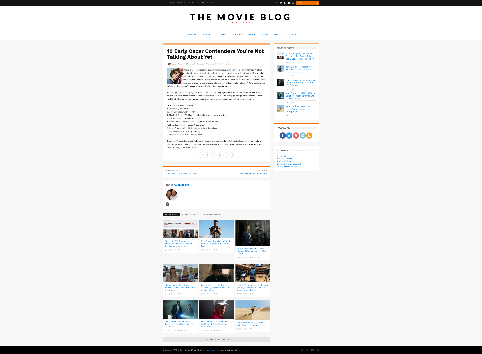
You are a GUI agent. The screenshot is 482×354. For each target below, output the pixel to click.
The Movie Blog (241, 17)
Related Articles (171, 214)
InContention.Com (208, 92)
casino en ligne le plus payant (289, 164)
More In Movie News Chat (213, 214)
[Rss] (316, 350)
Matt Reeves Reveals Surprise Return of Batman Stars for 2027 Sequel (251, 251)
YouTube (181, 3)
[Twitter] (300, 350)
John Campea (179, 64)
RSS (212, 3)
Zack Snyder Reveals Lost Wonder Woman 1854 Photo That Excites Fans (216, 243)
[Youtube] (306, 350)
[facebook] (201, 155)
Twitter (204, 3)
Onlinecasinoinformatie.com (288, 166)
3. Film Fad (281, 156)
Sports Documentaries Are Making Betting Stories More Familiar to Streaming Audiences (252, 287)
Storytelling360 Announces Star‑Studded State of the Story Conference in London (179, 243)
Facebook (169, 3)
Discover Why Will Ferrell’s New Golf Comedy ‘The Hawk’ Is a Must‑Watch (215, 324)
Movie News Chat (228, 64)
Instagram (193, 3)
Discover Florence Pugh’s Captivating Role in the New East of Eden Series (215, 287)
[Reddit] (311, 350)
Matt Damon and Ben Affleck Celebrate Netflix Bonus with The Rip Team (179, 324)
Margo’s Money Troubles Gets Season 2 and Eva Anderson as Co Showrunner (180, 287)
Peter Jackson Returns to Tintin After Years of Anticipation (251, 324)
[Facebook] (296, 350)
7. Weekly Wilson (284, 161)
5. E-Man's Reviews (285, 158)
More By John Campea (190, 214)
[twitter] (207, 155)
